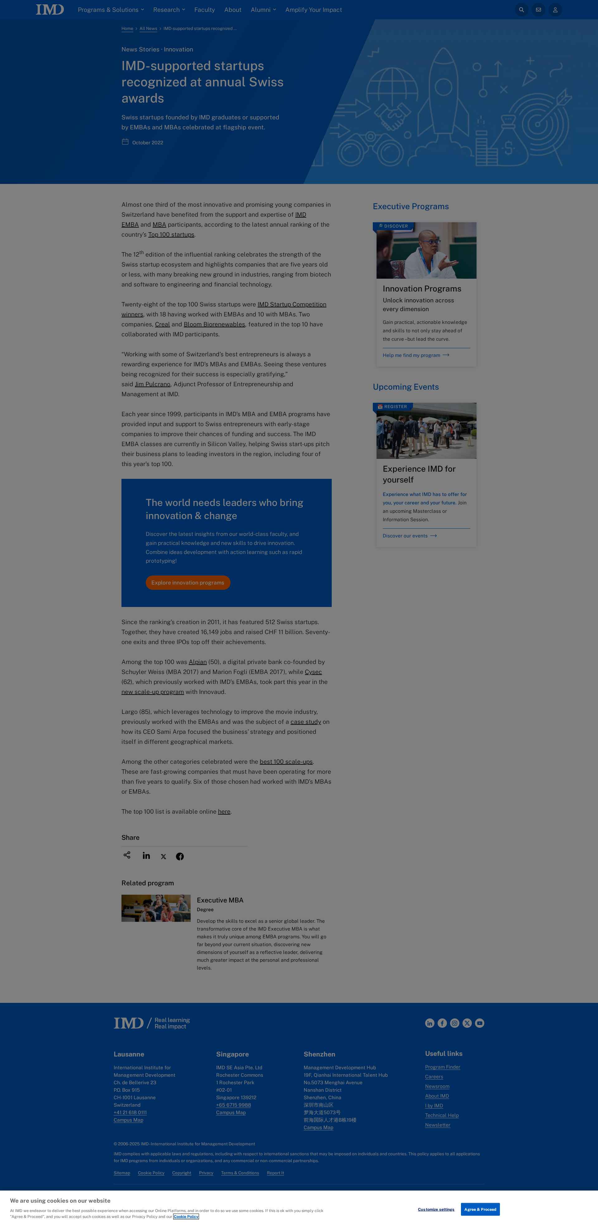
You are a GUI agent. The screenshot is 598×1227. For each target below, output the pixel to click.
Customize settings (436, 1209)
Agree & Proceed (480, 1209)
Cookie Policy (186, 1216)
